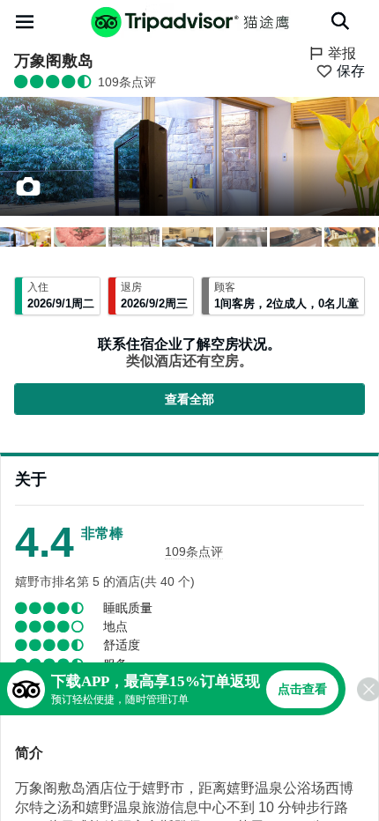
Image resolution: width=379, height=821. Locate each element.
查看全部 (189, 399)
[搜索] (340, 21)
